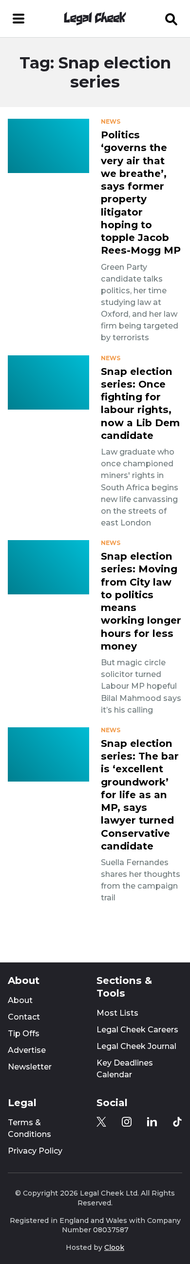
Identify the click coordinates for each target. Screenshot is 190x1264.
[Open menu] (18, 18)
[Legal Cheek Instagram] (127, 1122)
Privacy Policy (35, 1150)
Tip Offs (23, 1033)
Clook (114, 1247)
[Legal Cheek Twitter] (101, 1122)
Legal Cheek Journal (136, 1046)
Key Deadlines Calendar (124, 1068)
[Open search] (171, 18)
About (20, 1000)
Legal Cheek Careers (137, 1029)
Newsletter (30, 1066)
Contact (24, 1017)
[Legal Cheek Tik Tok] (177, 1122)
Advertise (27, 1050)
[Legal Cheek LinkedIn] (152, 1122)
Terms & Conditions (29, 1128)
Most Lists (117, 1013)
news (110, 122)
